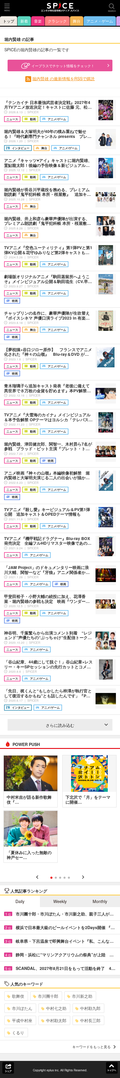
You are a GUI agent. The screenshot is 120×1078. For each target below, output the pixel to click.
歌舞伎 (18, 996)
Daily (19, 901)
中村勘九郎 (90, 1008)
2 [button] (56, 878)
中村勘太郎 (56, 1020)
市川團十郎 (48, 996)
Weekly (60, 901)
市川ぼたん (22, 1008)
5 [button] (69, 878)
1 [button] (51, 878)
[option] (60, 811)
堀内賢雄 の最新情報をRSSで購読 (63, 78)
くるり (18, 1032)
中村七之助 (56, 1008)
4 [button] (64, 878)
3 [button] (60, 878)
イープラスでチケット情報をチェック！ (62, 65)
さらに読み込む (60, 725)
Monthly (100, 901)
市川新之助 (82, 996)
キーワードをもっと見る (91, 1046)
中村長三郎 (90, 1020)
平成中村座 (22, 1020)
